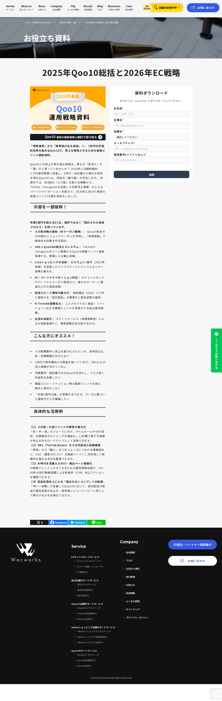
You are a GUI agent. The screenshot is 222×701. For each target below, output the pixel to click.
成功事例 (130, 577)
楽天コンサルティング (87, 584)
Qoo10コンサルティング (88, 655)
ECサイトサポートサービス (85, 557)
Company (56, 8)
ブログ (129, 560)
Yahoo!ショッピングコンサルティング (94, 631)
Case (129, 8)
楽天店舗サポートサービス (85, 580)
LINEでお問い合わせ (216, 354)
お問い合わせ (206, 8)
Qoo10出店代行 (84, 666)
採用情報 (130, 593)
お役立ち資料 (133, 569)
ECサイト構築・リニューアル (90, 567)
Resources (114, 8)
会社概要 (130, 552)
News (42, 8)
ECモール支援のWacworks (37, 22)
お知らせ (130, 585)
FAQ (73, 8)
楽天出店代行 (83, 595)
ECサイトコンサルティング (89, 561)
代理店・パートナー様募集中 (193, 544)
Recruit (88, 8)
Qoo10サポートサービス (84, 650)
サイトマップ (133, 609)
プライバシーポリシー (137, 617)
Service (10, 8)
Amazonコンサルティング (89, 608)
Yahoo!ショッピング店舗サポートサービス (93, 627)
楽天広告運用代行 (85, 590)
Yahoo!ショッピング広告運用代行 (92, 637)
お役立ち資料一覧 (67, 22)
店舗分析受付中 (168, 8)
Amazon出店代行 (85, 619)
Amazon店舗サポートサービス (87, 603)
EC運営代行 (82, 572)
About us (26, 8)
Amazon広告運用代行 (87, 613)
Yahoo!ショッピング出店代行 (90, 642)
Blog (100, 8)
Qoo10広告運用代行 (86, 660)
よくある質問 (133, 601)
